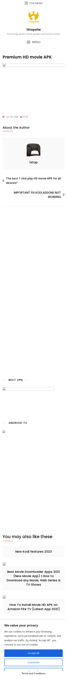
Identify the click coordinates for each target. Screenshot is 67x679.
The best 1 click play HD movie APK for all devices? (33, 181)
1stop (33, 162)
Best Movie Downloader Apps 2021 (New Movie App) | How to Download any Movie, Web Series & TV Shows (33, 578)
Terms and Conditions (33, 673)
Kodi (25, 116)
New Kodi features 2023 (33, 551)
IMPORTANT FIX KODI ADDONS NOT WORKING (37, 195)
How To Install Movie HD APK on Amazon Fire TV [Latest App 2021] (33, 607)
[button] (33, 42)
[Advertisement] (33, 257)
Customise (34, 662)
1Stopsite (33, 29)
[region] (33, 649)
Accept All (33, 653)
